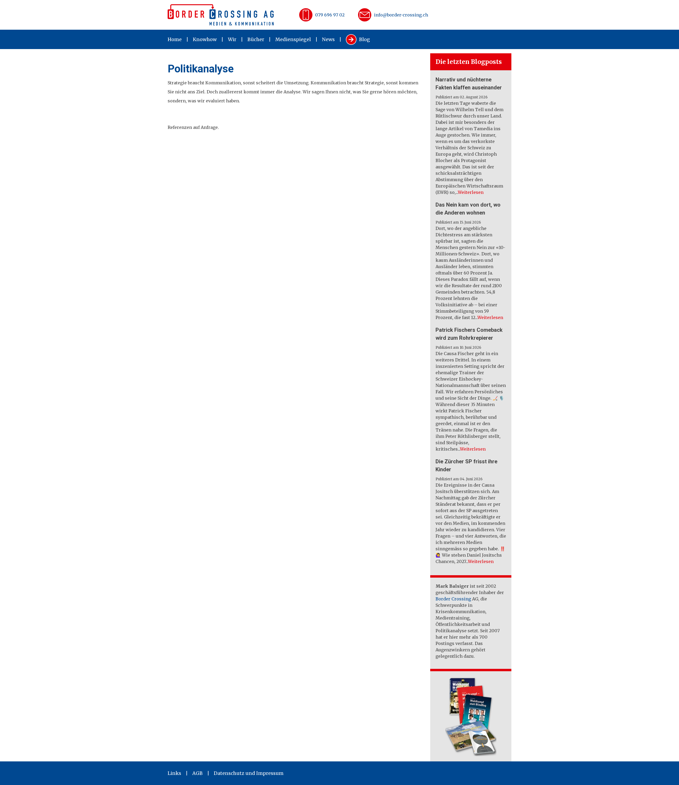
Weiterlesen (471, 192)
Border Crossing (453, 598)
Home (175, 39)
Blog (364, 39)
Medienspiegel (293, 39)
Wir (232, 39)
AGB (197, 773)
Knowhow (205, 39)
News (328, 39)
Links (174, 773)
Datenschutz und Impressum (249, 773)
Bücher (255, 39)
